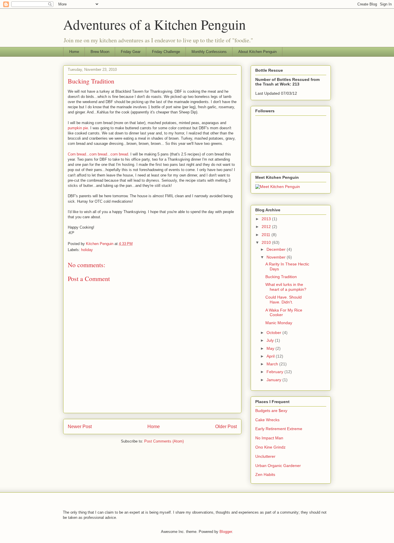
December (277, 249)
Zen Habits (265, 474)
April (271, 356)
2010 (267, 242)
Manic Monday (278, 322)
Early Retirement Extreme (278, 428)
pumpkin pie (78, 128)
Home (74, 52)
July (271, 340)
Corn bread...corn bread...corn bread (98, 154)
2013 (267, 219)
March (273, 364)
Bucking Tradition (281, 276)
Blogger (225, 531)
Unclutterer (265, 456)
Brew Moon (100, 52)
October (274, 332)
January (274, 379)
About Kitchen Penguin (257, 52)
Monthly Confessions (209, 52)
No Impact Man (269, 438)
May (271, 348)
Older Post (226, 426)
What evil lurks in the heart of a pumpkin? (285, 287)
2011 (266, 234)
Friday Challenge (166, 52)
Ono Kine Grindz (270, 447)
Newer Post (80, 426)
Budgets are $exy (271, 410)
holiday (87, 250)
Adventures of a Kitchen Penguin (154, 24)
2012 (267, 226)
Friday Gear (130, 52)
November (277, 257)
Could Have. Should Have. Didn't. (283, 299)
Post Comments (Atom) (164, 441)
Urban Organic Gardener (278, 465)
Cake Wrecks (267, 419)
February (275, 371)
